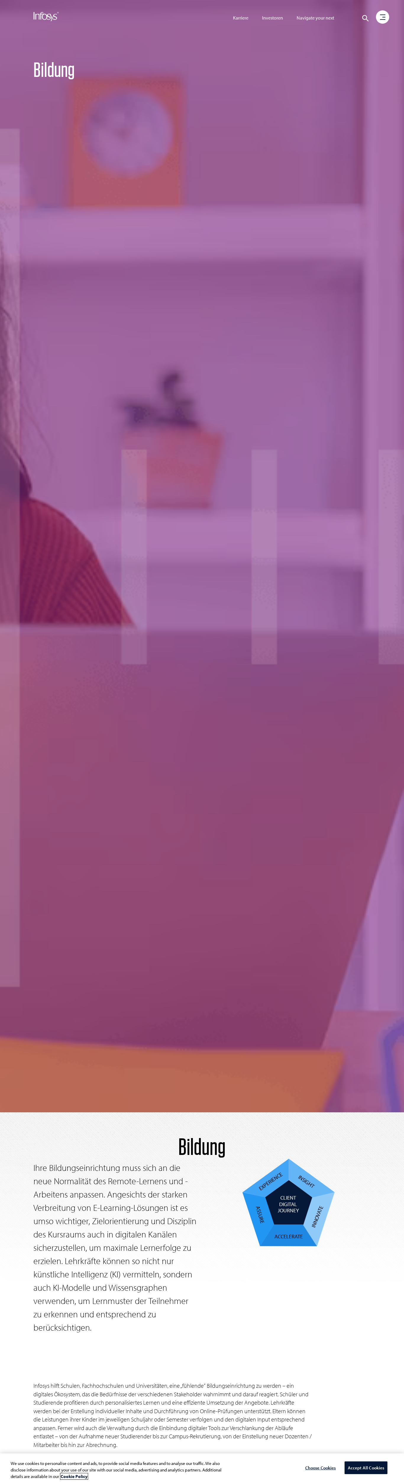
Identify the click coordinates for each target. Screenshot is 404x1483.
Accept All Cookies (366, 1468)
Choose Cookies (320, 1468)
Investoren (272, 18)
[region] (202, 1468)
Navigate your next (315, 18)
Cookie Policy (74, 1476)
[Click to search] (365, 18)
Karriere (240, 18)
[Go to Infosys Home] (46, 17)
